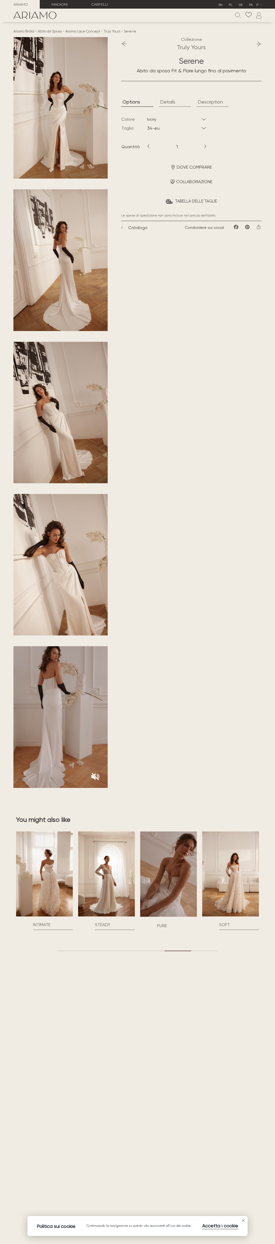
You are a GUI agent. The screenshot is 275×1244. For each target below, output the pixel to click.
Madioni (60, 4)
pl (230, 5)
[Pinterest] (247, 227)
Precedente (126, 44)
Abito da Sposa (50, 31)
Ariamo (20, 4)
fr (250, 5)
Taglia (127, 128)
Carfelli (99, 4)
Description (210, 102)
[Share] (259, 227)
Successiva (256, 44)
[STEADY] (60, 873)
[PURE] (122, 915)
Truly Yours (112, 31)
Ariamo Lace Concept (82, 31)
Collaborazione (194, 181)
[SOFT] (184, 873)
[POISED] (246, 873)
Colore (128, 119)
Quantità (130, 146)
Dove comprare (194, 167)
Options (131, 102)
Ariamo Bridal (23, 31)
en (220, 5)
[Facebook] (236, 227)
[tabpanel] (61, 880)
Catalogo (137, 227)
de (241, 5)
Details (167, 102)
